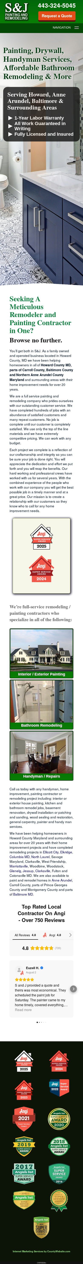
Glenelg (15, 870)
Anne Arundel (62, 880)
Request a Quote (57, 16)
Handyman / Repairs (41, 776)
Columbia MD (20, 856)
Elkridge (66, 852)
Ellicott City (51, 852)
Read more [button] (23, 1009)
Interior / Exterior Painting (41, 674)
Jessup (28, 870)
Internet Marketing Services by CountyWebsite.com (41, 1251)
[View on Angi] (19, 970)
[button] (9, 989)
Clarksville (42, 870)
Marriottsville (19, 866)
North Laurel (40, 856)
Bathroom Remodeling (41, 725)
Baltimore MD (23, 894)
